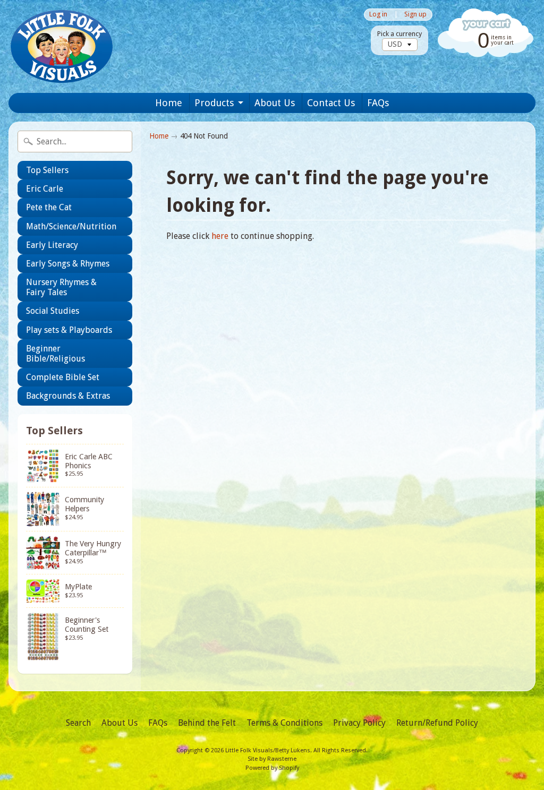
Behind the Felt (207, 723)
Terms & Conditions (284, 723)
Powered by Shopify (272, 768)
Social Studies (52, 311)
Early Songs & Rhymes (67, 264)
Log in (378, 14)
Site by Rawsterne (272, 758)
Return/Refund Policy (437, 723)
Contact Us (331, 102)
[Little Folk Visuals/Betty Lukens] (61, 46)
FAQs (378, 102)
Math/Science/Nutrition (71, 226)
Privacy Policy (359, 723)
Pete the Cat (49, 207)
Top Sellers (47, 170)
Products (214, 102)
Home (168, 102)
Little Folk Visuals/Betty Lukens (267, 750)
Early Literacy (52, 245)
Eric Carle (44, 189)
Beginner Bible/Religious (55, 354)
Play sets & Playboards (69, 330)
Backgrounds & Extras (68, 396)
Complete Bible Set (62, 377)
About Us (274, 102)
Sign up (415, 14)
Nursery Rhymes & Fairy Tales (61, 287)
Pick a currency (399, 34)
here (219, 236)
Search (78, 723)
